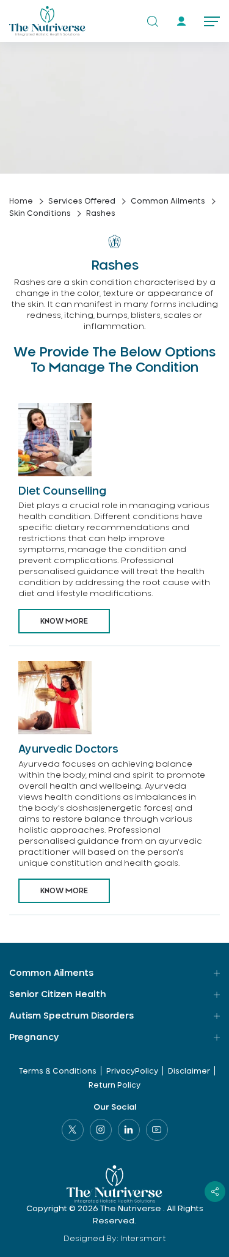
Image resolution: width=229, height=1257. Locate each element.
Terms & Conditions (57, 1071)
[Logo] (47, 21)
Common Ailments (51, 973)
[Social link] (73, 1130)
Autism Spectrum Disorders (71, 1016)
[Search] (152, 21)
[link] (181, 21)
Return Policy (114, 1085)
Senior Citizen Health (57, 994)
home (21, 201)
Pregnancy (34, 1037)
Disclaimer (189, 1071)
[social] (215, 1191)
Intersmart (143, 1239)
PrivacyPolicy (132, 1071)
